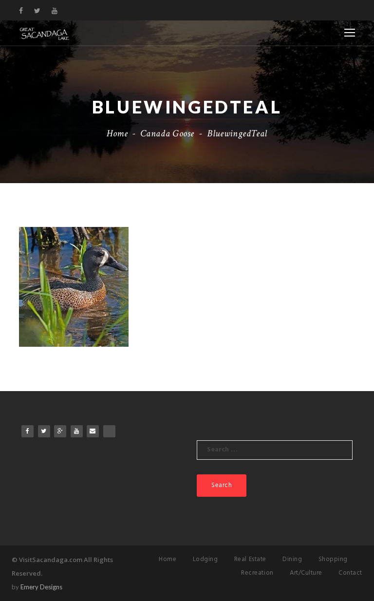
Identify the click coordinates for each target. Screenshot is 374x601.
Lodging (205, 559)
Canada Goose (167, 133)
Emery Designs (41, 587)
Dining (292, 559)
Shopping (333, 559)
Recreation (257, 573)
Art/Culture (306, 573)
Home (117, 133)
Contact (350, 573)
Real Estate (250, 559)
